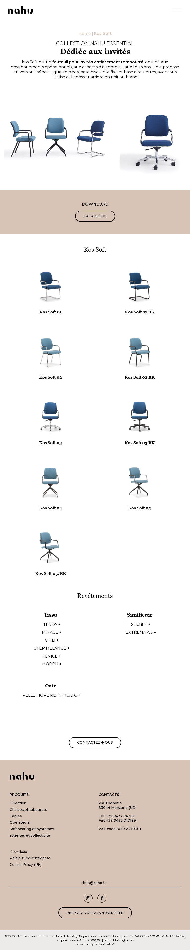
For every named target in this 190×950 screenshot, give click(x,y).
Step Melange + (52, 648)
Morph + (52, 664)
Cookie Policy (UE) (25, 864)
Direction (18, 803)
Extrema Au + (141, 632)
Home (85, 33)
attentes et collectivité (30, 835)
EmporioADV (104, 944)
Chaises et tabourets (28, 809)
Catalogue (95, 216)
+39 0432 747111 (120, 816)
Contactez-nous (95, 742)
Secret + (141, 625)
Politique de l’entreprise (30, 858)
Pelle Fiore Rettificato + (52, 695)
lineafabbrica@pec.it (118, 940)
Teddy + (52, 625)
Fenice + (52, 656)
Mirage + (52, 632)
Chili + (52, 640)
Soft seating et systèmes (32, 829)
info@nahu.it (94, 883)
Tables (16, 816)
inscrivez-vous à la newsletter (95, 913)
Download (18, 851)
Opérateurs (20, 822)
